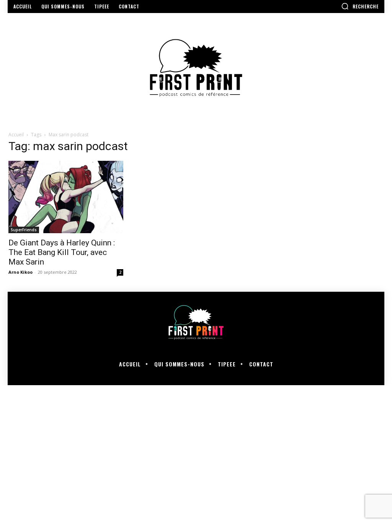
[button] (360, 6)
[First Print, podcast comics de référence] (196, 68)
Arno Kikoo (20, 272)
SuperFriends (24, 229)
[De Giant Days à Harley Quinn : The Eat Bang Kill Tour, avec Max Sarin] (65, 197)
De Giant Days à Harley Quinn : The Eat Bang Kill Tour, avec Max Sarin (61, 252)
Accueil (16, 134)
